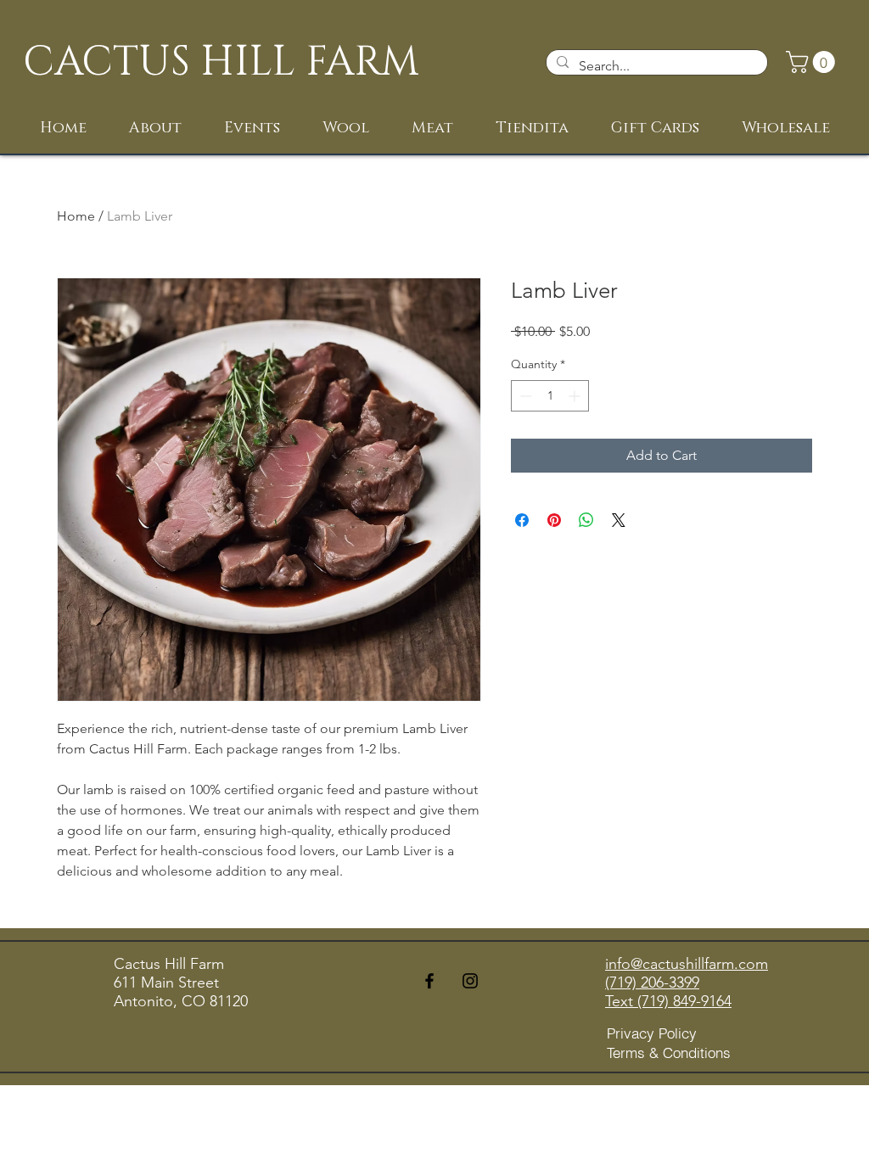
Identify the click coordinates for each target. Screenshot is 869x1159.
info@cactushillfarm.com (686, 964)
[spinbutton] (550, 396)
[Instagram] (470, 981)
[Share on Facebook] (522, 520)
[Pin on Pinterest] (554, 520)
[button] (813, 62)
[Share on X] (618, 520)
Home (76, 216)
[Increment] (575, 396)
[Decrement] (524, 396)
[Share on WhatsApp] (586, 520)
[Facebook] (429, 981)
